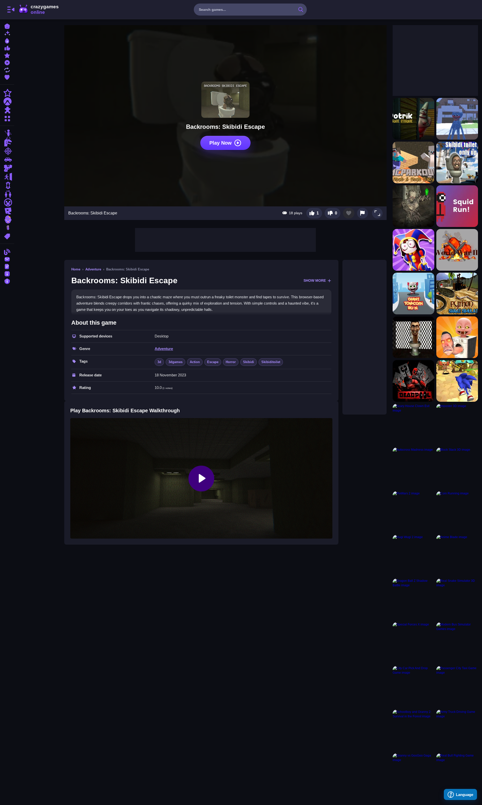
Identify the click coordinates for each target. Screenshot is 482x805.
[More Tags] (7, 236)
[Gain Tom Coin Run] (413, 293)
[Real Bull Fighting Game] (457, 774)
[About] (7, 273)
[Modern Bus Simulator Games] (457, 643)
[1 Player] (7, 185)
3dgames (175, 362)
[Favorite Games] (7, 76)
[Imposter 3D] (457, 424)
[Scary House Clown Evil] (413, 424)
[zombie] (7, 219)
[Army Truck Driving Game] (457, 730)
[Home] (7, 25)
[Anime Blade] (457, 556)
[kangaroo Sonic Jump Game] (457, 381)
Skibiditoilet (270, 362)
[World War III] (457, 250)
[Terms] (7, 266)
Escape (212, 362)
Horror (231, 362)
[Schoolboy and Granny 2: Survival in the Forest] (413, 730)
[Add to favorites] (348, 213)
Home (75, 269)
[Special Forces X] (413, 643)
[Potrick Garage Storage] (413, 119)
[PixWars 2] (413, 512)
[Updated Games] (7, 69)
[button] (377, 213)
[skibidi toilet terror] (413, 337)
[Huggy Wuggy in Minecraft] (457, 119)
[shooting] (7, 151)
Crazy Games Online (38, 9)
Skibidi (248, 362)
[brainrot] (7, 228)
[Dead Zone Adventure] (413, 206)
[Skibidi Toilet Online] (457, 337)
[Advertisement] (225, 239)
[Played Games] (7, 62)
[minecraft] (7, 202)
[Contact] (7, 258)
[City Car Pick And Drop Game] (413, 687)
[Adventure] (7, 101)
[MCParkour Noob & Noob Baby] (413, 162)
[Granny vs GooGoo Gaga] (413, 774)
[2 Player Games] (7, 194)
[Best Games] (7, 40)
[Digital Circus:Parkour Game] (413, 250)
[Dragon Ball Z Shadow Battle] (413, 599)
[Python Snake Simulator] (457, 293)
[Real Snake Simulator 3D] (457, 599)
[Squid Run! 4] (457, 206)
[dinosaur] (7, 142)
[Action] (7, 93)
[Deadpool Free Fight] (413, 381)
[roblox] (7, 211)
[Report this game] (362, 213)
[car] (7, 159)
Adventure (93, 269)
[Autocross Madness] (413, 468)
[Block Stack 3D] (457, 468)
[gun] (7, 168)
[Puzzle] (7, 110)
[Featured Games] (7, 55)
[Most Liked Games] (7, 47)
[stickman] (7, 134)
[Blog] (7, 251)
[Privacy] (7, 280)
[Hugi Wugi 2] (413, 556)
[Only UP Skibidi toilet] (457, 162)
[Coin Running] (457, 512)
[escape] (7, 176)
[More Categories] (7, 118)
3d (159, 362)
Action (195, 362)
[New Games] (7, 33)
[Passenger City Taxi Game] (457, 687)
